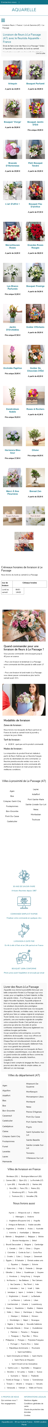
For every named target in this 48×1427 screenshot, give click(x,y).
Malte (9, 1312)
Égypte (9, 1260)
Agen (12, 791)
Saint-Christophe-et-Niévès (18, 1356)
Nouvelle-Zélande (13, 1328)
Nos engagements (8, 1403)
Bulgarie (28, 1244)
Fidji (20, 1268)
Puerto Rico (26, 1344)
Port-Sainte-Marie (36, 799)
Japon (20, 1292)
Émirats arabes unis (35, 1260)
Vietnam (22, 1388)
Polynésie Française (36, 1340)
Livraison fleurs (8, 25)
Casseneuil (7, 1115)
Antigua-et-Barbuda (17, 1224)
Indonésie (14, 1288)
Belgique (31, 1236)
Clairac (5, 1131)
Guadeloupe (29, 1272)
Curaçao (27, 1256)
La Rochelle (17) (36, 1180)
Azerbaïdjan (24, 1232)
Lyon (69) (11, 1184)
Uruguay (29, 1384)
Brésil (34, 1240)
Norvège (20, 1324)
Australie (39, 1228)
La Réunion (15, 1300)
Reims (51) (35, 1188)
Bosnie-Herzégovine (21, 1240)
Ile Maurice (11, 1280)
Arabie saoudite (34, 1224)
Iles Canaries (15, 1284)
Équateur (14, 1264)
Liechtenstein (12, 1304)
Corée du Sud (24, 1252)
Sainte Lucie (13, 1368)
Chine (28, 1248)
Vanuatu (39, 1384)
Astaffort (36, 794)
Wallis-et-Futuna (35, 1388)
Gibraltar (9, 1272)
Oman (26, 1328)
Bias (4, 1100)
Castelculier (12, 821)
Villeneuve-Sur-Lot (34, 1158)
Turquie (9, 1384)
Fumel (5, 1146)
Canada (12, 1248)
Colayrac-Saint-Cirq (12, 801)
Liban (36, 1300)
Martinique (27, 1312)
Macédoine (19, 1308)
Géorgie (39, 1268)
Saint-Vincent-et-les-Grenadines (25, 1364)
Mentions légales (30, 1400)
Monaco (35, 1316)
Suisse (39, 1372)
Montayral (30, 1101)
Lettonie (27, 1300)
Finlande (29, 1268)
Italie (37, 1288)
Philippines (10, 1340)
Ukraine (19, 1384)
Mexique (14, 1316)
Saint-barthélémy (24, 1352)
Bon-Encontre (12, 811)
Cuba (18, 1256)
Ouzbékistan (37, 1328)
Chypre (37, 1248)
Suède (30, 1372)
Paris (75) (24, 1188)
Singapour (37, 1368)
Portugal (13, 1344)
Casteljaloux (7, 1126)
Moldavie (24, 1316)
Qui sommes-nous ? (9, 1400)
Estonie (35, 1264)
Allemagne (19, 1216)
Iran (22, 1288)
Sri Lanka (21, 1372)
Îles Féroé (28, 1284)
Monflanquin (32, 1091)
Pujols (29, 1127)
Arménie (20, 1228)
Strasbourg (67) (18, 1192)
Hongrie (37, 1276)
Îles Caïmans (37, 1280)
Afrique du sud (24, 1212)
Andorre (30, 1216)
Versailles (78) (31, 1196)
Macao (8, 1308)
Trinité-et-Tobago (13, 1380)
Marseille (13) (23, 1184)
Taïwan (24, 1376)
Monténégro (15, 1320)
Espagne (25, 1264)
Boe (12, 796)
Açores (11, 1212)
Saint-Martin (37, 1356)
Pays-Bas (26, 1336)
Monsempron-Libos (35, 1096)
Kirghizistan (13, 1296)
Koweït (25, 1296)
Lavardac (6, 1151)
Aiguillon (6, 1090)
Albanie (36, 1212)
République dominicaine (18, 1348)
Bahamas (36, 1232)
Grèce (18, 1272)
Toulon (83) (32, 1192)
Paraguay (34, 1332)
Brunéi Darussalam (13, 1244)
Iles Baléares (24, 1280)
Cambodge (39, 1244)
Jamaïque (11, 1292)
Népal (25, 1320)
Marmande (7, 1161)
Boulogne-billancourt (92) (31, 1176)
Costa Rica (37, 1252)
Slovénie (10, 1372)
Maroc (17, 1312)
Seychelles (25, 1368)
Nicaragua (35, 1320)
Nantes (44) (37, 1184)
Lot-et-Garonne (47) (32, 25)
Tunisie (26, 1380)
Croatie (10, 1256)
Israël (30, 1288)
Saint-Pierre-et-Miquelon (24, 1360)
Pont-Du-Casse (12, 816)
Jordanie (30, 1292)
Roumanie (36, 1348)
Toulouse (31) (17, 1196)
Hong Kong (25, 1276)
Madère (30, 1308)
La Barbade (35, 1296)
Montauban (36, 814)
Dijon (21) (23, 1180)
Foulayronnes (12, 806)
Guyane (40, 1272)
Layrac (36, 789)
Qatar (36, 1344)
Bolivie (41, 1236)
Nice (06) (12, 1188)
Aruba (30, 1228)
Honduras (13, 1276)
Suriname (14, 1376)
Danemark (38, 1256)
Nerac (35, 809)
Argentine (10, 1228)
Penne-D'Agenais (34, 1111)
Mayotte (39, 1312)
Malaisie (40, 1308)
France (19, 25)
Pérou (35, 1336)
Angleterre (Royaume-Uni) (19, 1220)
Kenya (39, 1292)
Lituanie (25, 1304)
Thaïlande (35, 1376)
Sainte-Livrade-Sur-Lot (36, 804)
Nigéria (10, 1324)
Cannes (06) (10, 1180)
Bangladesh (19, 1236)
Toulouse (36, 819)
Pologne (21, 1340)
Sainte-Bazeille (33, 1140)
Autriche (12, 1232)
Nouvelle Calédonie (34, 1324)
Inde (37, 1284)
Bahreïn (9, 1236)
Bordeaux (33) (12, 1176)
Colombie (11, 1252)
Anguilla (37, 1220)
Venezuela (11, 1388)
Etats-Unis (11, 1268)
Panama (24, 1332)
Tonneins (30, 1153)
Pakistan (14, 1332)
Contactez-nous (9, 2)
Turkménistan (37, 1380)
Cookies (27, 1415)
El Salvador (19, 1260)
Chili (20, 1248)
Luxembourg (36, 1304)
